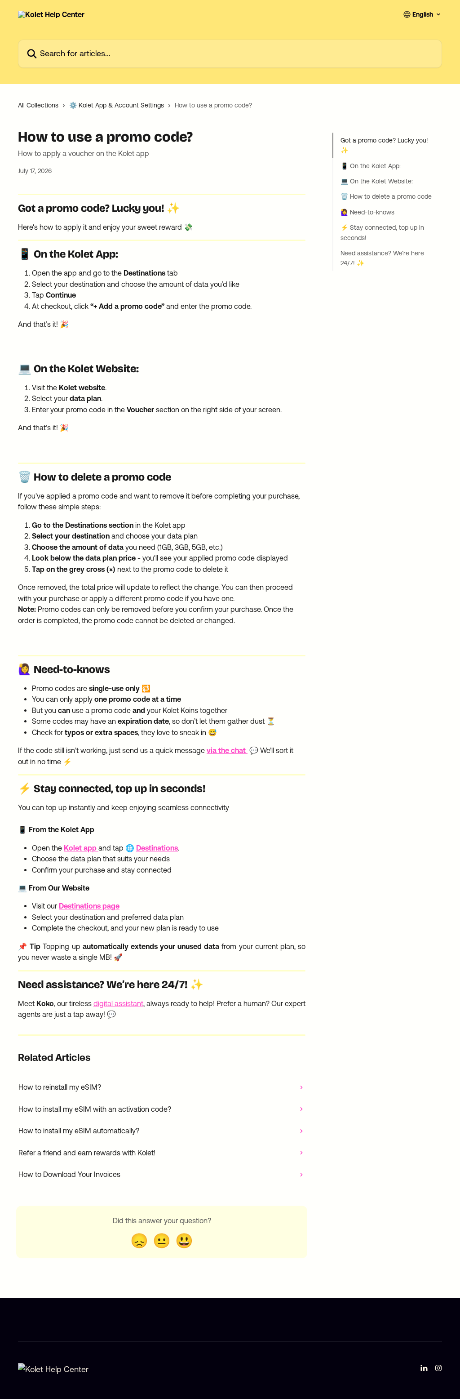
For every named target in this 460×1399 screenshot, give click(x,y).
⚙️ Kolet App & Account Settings (116, 105)
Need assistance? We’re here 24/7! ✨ (382, 258)
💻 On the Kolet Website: (377, 181)
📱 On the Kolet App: (371, 165)
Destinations (157, 848)
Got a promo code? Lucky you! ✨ (384, 145)
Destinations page (89, 906)
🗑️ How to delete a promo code (386, 196)
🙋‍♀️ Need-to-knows (367, 212)
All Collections (38, 105)
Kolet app (80, 848)
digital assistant (118, 1003)
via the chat (227, 750)
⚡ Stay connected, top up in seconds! (382, 232)
